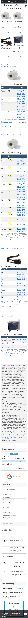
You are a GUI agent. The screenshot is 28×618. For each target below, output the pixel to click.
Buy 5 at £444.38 (21, 101)
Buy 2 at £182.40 (21, 187)
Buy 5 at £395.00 (21, 96)
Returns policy (6, 497)
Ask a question (7, 507)
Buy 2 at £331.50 (21, 283)
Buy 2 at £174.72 (21, 195)
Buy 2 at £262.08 (21, 219)
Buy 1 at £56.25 (21, 346)
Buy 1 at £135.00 (21, 207)
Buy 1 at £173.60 (21, 289)
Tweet (5, 126)
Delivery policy (7, 494)
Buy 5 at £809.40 (21, 231)
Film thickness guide (8, 500)
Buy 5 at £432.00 (21, 189)
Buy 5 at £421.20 (21, 197)
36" (2, 111)
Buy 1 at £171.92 (21, 292)
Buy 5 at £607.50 (21, 210)
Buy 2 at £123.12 (21, 179)
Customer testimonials (9, 489)
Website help (6, 512)
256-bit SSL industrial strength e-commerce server (13, 589)
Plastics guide (6, 518)
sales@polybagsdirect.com (8, 122)
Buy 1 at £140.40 (21, 218)
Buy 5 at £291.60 (21, 181)
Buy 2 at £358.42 (21, 224)
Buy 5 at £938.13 (21, 117)
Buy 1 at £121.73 (21, 274)
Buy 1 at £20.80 (21, 161)
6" (1, 183)
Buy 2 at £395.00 (21, 116)
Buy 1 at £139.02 (21, 278)
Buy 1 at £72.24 (21, 202)
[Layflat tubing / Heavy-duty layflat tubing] (12, 159)
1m (2, 346)
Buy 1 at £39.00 (21, 342)
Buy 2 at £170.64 (21, 94)
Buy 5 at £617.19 (21, 109)
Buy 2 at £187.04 (21, 272)
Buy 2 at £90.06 (21, 171)
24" (2, 103)
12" (2, 98)
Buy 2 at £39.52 (21, 163)
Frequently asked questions (10, 515)
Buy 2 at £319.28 (21, 294)
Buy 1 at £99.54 (21, 98)
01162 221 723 (19, 121)
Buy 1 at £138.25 (21, 106)
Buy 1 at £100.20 (21, 271)
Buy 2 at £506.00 (21, 298)
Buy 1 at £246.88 (21, 114)
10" (2, 199)
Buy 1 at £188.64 (21, 223)
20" (2, 282)
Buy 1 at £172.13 (21, 281)
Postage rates (18, 456)
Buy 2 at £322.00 (21, 287)
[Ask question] (15, 90)
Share (2, 126)
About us (5, 505)
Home (2, 65)
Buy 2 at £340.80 (21, 229)
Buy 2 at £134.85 (21, 204)
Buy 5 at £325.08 (21, 205)
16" (2, 278)
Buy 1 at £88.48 (21, 93)
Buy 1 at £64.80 (21, 178)
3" (1, 167)
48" (2, 228)
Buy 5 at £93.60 (21, 164)
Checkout (14, 453)
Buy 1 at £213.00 (21, 228)
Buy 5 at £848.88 (21, 226)
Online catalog (7, 502)
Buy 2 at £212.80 (21, 214)
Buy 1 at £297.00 (21, 296)
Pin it (9, 126)
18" (2, 213)
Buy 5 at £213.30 (21, 173)
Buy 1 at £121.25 (21, 339)
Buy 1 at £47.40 (21, 170)
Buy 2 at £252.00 (21, 209)
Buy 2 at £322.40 (21, 290)
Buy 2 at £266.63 (21, 108)
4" (1, 175)
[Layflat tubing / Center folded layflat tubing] (12, 340)
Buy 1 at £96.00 (21, 186)
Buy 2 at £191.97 (21, 99)
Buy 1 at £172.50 (21, 285)
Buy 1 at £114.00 (21, 212)
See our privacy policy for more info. (10, 615)
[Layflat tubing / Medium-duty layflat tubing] (12, 90)
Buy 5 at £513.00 (21, 215)
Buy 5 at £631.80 (21, 221)
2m (2, 342)
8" (1, 90)
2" (1, 159)
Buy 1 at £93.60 (21, 194)
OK (25, 614)
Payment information (8, 492)
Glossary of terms (7, 510)
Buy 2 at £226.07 (21, 276)
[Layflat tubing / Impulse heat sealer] (12, 272)
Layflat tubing (9, 65)
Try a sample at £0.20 (21, 91)
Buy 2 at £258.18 (21, 279)
